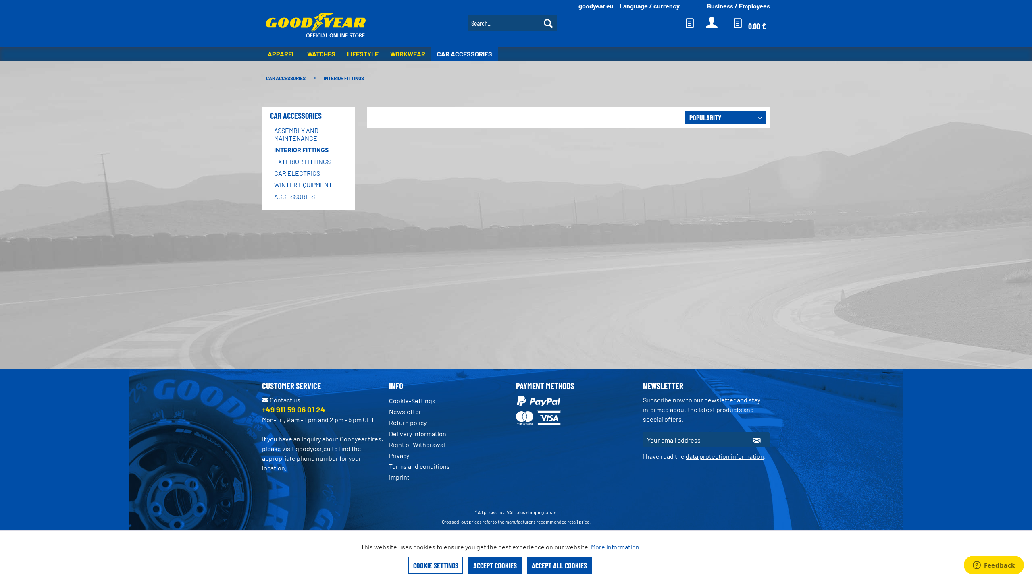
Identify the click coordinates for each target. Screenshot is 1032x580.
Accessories (294, 196)
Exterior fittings (302, 161)
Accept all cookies (559, 565)
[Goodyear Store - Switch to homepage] (316, 26)
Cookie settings (435, 565)
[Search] (548, 23)
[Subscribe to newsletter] (757, 439)
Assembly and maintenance (296, 134)
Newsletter (405, 411)
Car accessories (296, 115)
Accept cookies (495, 565)
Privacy (399, 455)
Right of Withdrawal (417, 444)
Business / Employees (738, 6)
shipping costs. (542, 512)
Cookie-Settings (412, 400)
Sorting (669, 117)
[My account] (712, 23)
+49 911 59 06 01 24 (293, 409)
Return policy (408, 422)
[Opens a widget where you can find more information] (994, 566)
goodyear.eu (596, 6)
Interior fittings (301, 149)
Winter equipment (303, 184)
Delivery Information (417, 433)
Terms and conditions (419, 466)
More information (615, 547)
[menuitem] (512, 22)
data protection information (725, 456)
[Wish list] (689, 23)
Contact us (284, 400)
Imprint (399, 477)
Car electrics (297, 173)
